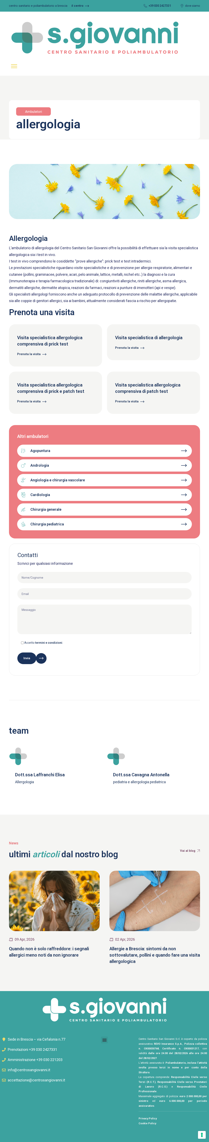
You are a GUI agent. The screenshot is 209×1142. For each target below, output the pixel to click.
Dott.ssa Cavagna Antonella (141, 774)
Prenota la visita (29, 354)
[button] (104, 1040)
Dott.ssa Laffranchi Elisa (40, 774)
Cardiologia (40, 495)
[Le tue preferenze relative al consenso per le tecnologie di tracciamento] (202, 1135)
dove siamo (192, 5)
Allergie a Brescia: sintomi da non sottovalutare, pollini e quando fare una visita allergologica (154, 955)
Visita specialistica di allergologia (148, 337)
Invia (26, 658)
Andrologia (39, 465)
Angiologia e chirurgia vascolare (57, 480)
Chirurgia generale (45, 509)
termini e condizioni (48, 642)
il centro (77, 6)
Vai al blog (187, 850)
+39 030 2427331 (160, 5)
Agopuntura (40, 451)
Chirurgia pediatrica (47, 524)
